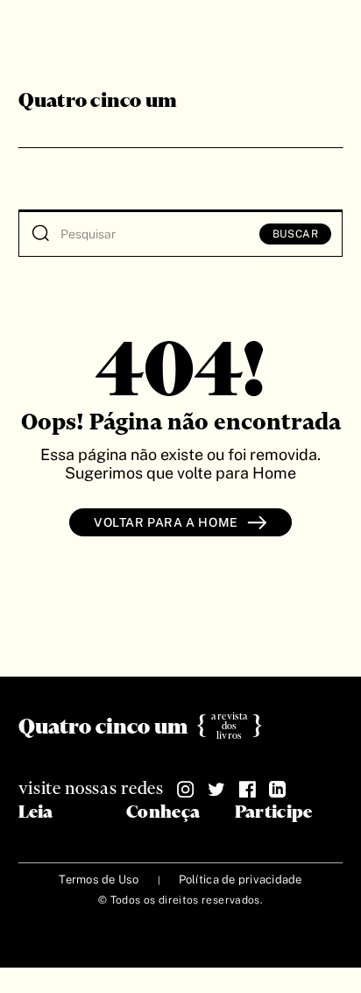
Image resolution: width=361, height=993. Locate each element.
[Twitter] (216, 789)
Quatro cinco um (98, 101)
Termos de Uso (98, 879)
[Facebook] (247, 789)
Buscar (296, 234)
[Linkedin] (278, 789)
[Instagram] (186, 789)
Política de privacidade (240, 879)
